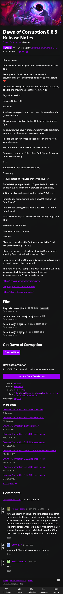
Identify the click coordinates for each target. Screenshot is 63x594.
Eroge (38, 393)
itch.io (5, 580)
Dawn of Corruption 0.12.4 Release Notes (24, 433)
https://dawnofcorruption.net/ (18, 291)
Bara (22, 393)
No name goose (18, 509)
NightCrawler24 (19, 561)
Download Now (12, 352)
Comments (44, 592)
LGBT (16, 395)
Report (30, 580)
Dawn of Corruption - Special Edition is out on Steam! (29, 450)
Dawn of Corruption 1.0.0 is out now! (21, 425)
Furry (51, 393)
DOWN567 (17, 545)
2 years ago (31, 509)
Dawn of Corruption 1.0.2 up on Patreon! (23, 417)
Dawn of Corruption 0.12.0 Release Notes (24, 475)
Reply (9, 537)
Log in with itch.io (12, 499)
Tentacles (33, 395)
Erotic (45, 393)
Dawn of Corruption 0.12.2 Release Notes (24, 458)
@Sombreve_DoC (49, 48)
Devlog (56, 592)
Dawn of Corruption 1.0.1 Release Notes (23, 409)
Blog (21, 584)
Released (18, 383)
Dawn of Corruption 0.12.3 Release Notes (24, 442)
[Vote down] (3, 512)
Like (9, 47)
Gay (56, 393)
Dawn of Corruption (12, 42)
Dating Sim (30, 393)
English (17, 398)
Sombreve (35, 48)
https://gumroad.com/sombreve (19, 286)
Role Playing (19, 390)
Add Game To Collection (34, 376)
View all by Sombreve (18, 580)
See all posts (8, 483)
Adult (16, 393)
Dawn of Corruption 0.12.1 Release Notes (24, 466)
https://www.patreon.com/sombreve (21, 280)
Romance (24, 395)
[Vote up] (3, 508)
